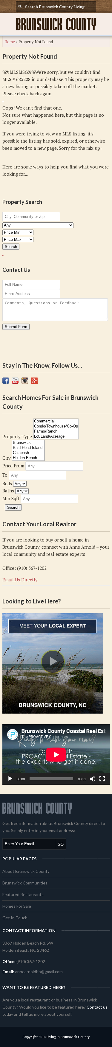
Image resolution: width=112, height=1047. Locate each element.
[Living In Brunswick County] (56, 24)
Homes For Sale (16, 906)
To (4, 475)
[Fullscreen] (102, 779)
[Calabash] (28, 452)
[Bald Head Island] (28, 447)
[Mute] (93, 779)
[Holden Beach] (28, 458)
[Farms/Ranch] (56, 431)
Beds (7, 483)
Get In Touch (14, 917)
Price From (13, 466)
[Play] (10, 779)
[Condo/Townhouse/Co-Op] (56, 426)
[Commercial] (56, 421)
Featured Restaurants (23, 894)
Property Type (17, 436)
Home (9, 41)
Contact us (97, 1006)
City (6, 458)
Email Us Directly (20, 580)
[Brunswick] (28, 442)
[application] (56, 754)
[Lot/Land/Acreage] (56, 436)
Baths (8, 491)
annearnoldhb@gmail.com (39, 971)
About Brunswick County (26, 871)
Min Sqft (10, 498)
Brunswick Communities (24, 882)
